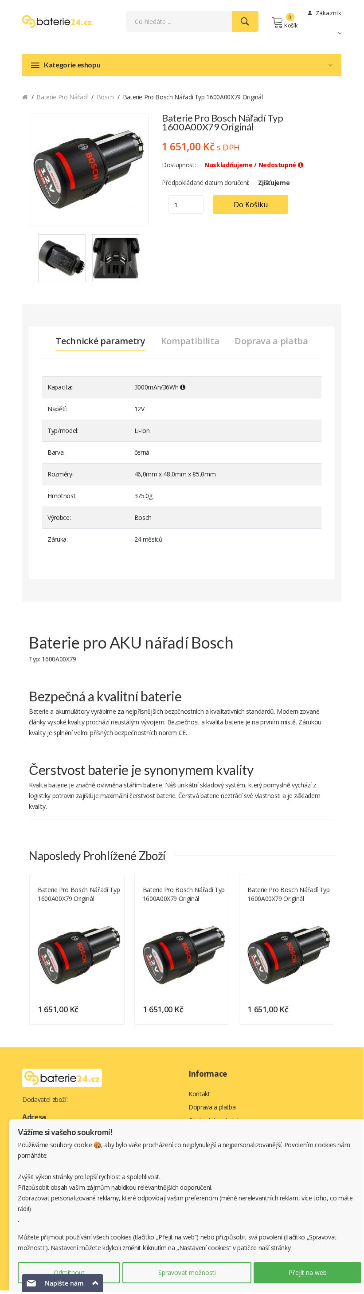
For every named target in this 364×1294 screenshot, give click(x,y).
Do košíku (251, 204)
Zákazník (327, 13)
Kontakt (199, 1093)
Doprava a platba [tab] (271, 341)
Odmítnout (69, 1272)
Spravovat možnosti (187, 1272)
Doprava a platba (211, 1107)
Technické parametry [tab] (100, 341)
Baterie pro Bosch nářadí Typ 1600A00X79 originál (79, 894)
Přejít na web (308, 1272)
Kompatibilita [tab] (190, 341)
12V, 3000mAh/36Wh (63, 909)
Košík (290, 25)
